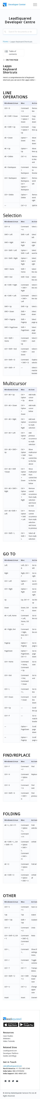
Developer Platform (10, 1053)
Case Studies (8, 1036)
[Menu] (34, 4)
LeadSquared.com (10, 1050)
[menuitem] (34, 4)
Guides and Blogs (9, 1056)
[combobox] (20, 31)
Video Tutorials (9, 1041)
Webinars (6, 1038)
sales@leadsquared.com (12, 1066)
